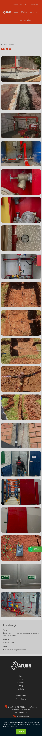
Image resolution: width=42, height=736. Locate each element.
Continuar (21, 731)
